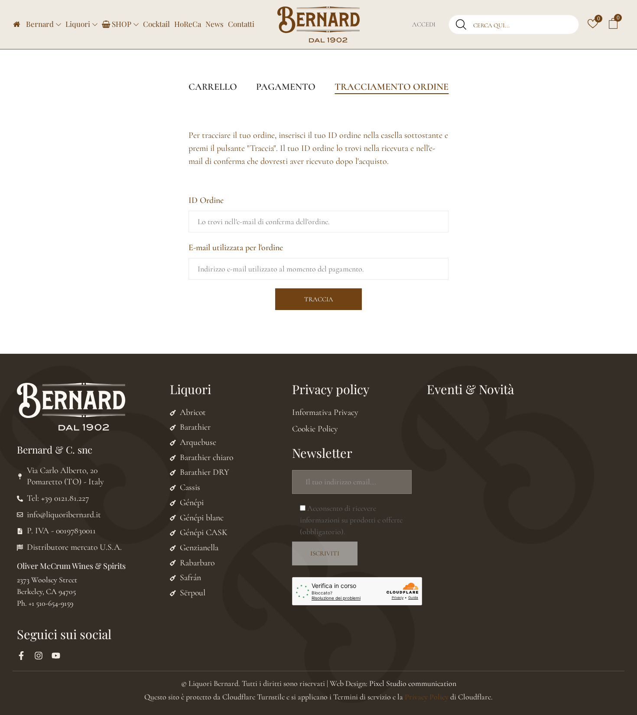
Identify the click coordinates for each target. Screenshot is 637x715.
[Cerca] (461, 24)
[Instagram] (38, 655)
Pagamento (285, 86)
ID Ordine (206, 200)
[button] (613, 25)
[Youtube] (56, 655)
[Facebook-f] (21, 655)
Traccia (318, 299)
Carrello (212, 86)
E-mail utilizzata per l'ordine (235, 247)
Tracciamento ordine (391, 86)
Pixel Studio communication (412, 683)
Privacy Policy (426, 697)
